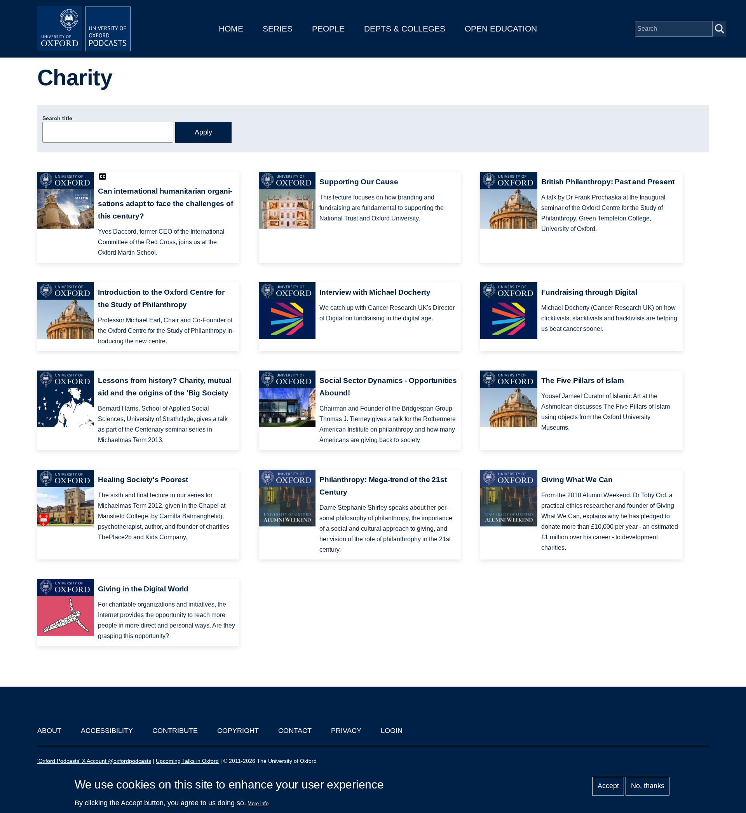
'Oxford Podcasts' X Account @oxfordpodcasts (94, 761)
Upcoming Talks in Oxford (187, 761)
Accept (608, 786)
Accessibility (107, 730)
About (49, 730)
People (328, 28)
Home (231, 28)
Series (278, 28)
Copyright (238, 730)
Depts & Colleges (404, 28)
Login (392, 730)
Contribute (175, 730)
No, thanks (647, 786)
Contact (295, 730)
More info (258, 803)
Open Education (501, 28)
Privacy (346, 730)
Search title (57, 118)
